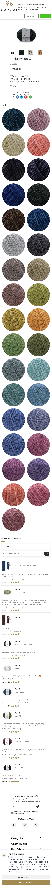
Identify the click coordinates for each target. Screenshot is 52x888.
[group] (26, 34)
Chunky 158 (19, 768)
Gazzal (14, 63)
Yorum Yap (16, 94)
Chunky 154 (19, 668)
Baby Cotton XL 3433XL (23, 644)
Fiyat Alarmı (28, 94)
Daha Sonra (32, 16)
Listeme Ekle (17, 92)
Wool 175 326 (19, 692)
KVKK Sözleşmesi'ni (22, 812)
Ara (47, 554)
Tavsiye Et (28, 92)
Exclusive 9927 (20, 592)
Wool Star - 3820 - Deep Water (26, 565)
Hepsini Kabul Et (26, 882)
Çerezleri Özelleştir (26, 877)
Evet (45, 16)
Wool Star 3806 (20, 620)
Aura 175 (18, 716)
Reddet (11, 866)
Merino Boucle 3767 (22, 742)
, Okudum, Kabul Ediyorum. (24, 813)
